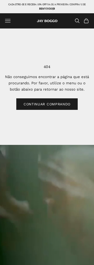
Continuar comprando (47, 104)
